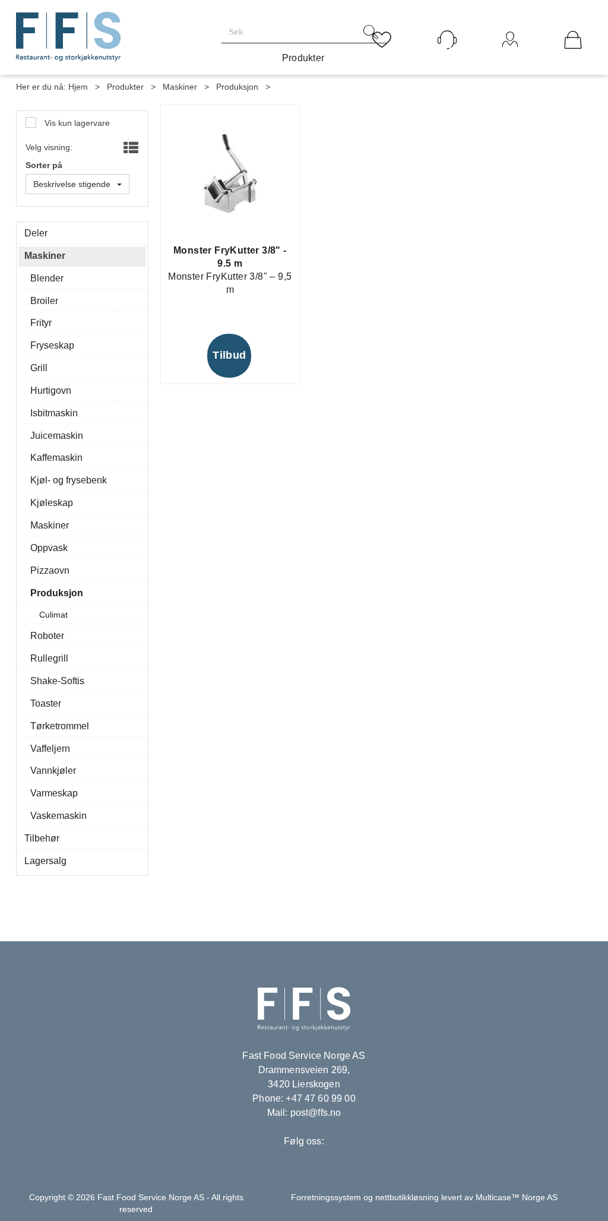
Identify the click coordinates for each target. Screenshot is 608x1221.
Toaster (45, 703)
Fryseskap (52, 345)
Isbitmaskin (54, 413)
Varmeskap (54, 793)
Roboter (47, 636)
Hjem (78, 86)
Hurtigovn (50, 390)
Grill (39, 368)
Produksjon (237, 86)
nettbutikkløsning (407, 1197)
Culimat (53, 614)
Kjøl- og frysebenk (68, 480)
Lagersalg (45, 861)
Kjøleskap (51, 503)
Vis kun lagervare (76, 123)
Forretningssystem (326, 1197)
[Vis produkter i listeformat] (130, 148)
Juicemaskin (56, 436)
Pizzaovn (49, 570)
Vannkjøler (53, 771)
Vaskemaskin (58, 816)
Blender (47, 278)
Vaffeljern (50, 749)
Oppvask (49, 548)
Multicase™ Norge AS (517, 1197)
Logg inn (510, 55)
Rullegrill (49, 658)
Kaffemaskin (56, 458)
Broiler (44, 301)
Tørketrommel (59, 726)
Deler (36, 233)
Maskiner (180, 86)
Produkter (303, 58)
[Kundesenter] (447, 40)
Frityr (41, 323)
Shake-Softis (57, 681)
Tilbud (229, 355)
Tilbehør (41, 838)
